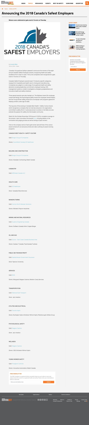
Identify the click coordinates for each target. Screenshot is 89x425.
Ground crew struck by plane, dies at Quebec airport (81, 26)
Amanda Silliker (14, 64)
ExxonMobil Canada (19, 142)
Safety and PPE (13, 8)
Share (17, 66)
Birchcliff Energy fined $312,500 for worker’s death (80, 33)
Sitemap (78, 401)
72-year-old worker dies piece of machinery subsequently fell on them (81, 40)
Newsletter (21, 394)
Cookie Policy (84, 399)
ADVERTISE (79, 3)
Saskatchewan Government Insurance (23, 257)
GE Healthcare (29, 142)
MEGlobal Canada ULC (18, 173)
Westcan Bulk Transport (19, 293)
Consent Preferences (57, 401)
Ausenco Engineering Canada (20, 222)
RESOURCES (39, 3)
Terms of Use (69, 401)
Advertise (55, 399)
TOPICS (30, 3)
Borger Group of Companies (20, 137)
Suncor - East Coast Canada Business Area (24, 239)
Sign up (78, 69)
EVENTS (48, 3)
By (13, 64)
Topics (6, 8)
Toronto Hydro (16, 310)
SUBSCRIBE (69, 3)
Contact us (69, 399)
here (35, 118)
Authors (50, 394)
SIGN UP (49, 382)
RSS (85, 401)
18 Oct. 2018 (12, 66)
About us (62, 399)
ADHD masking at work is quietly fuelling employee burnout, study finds (81, 47)
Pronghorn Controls (18, 363)
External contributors (65, 394)
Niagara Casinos (17, 328)
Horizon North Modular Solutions (21, 204)
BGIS (13, 275)
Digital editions (36, 394)
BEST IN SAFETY (58, 3)
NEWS (23, 3)
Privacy (76, 399)
